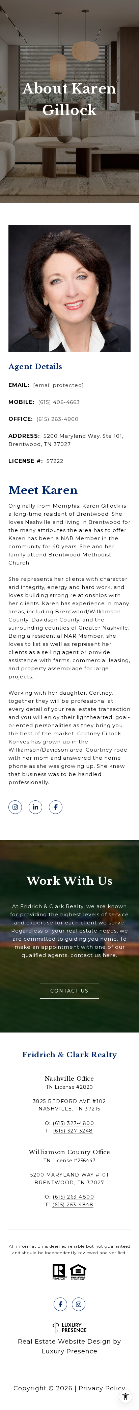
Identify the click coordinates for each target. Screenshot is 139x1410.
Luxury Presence (70, 1351)
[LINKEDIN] (35, 807)
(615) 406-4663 (59, 402)
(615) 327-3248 (73, 1131)
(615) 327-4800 (73, 1123)
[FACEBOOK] (55, 807)
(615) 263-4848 (72, 1205)
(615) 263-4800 (57, 419)
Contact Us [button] (69, 991)
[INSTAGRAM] (15, 807)
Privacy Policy (102, 1388)
